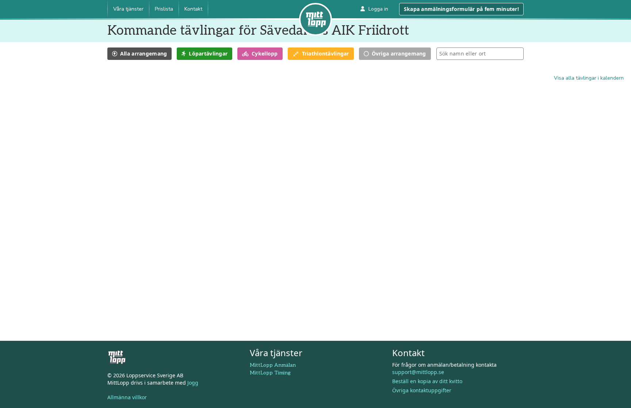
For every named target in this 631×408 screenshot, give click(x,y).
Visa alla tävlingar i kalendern (589, 78)
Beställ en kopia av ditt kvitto (427, 381)
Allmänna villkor (127, 397)
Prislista (164, 8)
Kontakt (193, 8)
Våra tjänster (128, 8)
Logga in (378, 8)
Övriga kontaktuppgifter (421, 390)
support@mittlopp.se (418, 372)
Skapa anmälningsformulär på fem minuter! (461, 8)
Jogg (192, 382)
